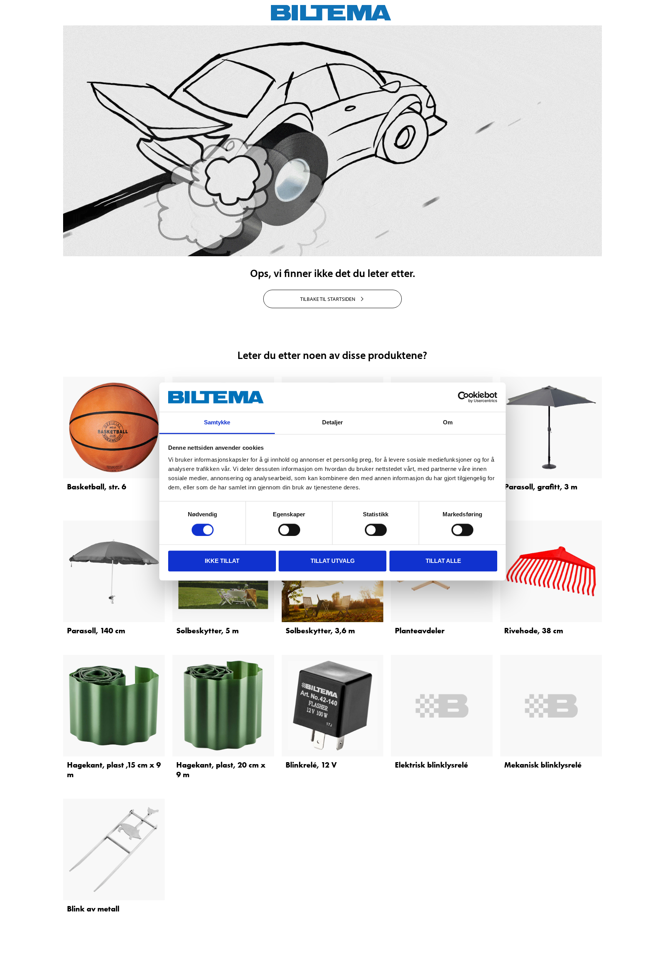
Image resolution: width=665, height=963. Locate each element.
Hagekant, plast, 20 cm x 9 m (221, 769)
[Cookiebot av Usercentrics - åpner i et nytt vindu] (463, 397)
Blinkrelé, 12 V (311, 765)
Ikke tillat (222, 560)
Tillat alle (443, 560)
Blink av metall (93, 909)
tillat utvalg (333, 560)
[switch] (289, 530)
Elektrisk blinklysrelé (431, 765)
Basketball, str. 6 (96, 487)
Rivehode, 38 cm (533, 631)
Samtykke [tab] (217, 422)
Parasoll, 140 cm (96, 631)
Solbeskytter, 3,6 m (320, 631)
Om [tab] (448, 422)
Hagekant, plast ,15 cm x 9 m (114, 769)
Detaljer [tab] (332, 422)
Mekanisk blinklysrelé (542, 765)
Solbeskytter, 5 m (207, 631)
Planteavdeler (419, 631)
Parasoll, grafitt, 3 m (540, 487)
